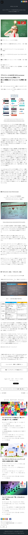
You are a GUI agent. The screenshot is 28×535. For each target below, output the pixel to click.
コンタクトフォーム (21, 354)
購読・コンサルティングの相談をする (13, 369)
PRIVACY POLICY (9, 531)
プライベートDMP (19, 379)
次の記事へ (23, 393)
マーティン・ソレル (14, 380)
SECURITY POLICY (18, 531)
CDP (9, 379)
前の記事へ (4, 393)
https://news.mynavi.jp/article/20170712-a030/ (14, 222)
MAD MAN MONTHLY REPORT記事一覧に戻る (13, 389)
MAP (4, 526)
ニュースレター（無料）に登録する (13, 364)
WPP (12, 379)
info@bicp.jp (10, 356)
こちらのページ (11, 359)
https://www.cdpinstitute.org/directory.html (14, 120)
